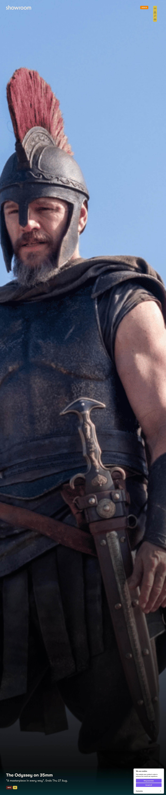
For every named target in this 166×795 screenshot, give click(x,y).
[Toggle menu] (155, 8)
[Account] (155, 12)
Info (9, 787)
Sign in (144, 7)
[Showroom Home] (18, 7)
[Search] (155, 16)
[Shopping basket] (155, 19)
